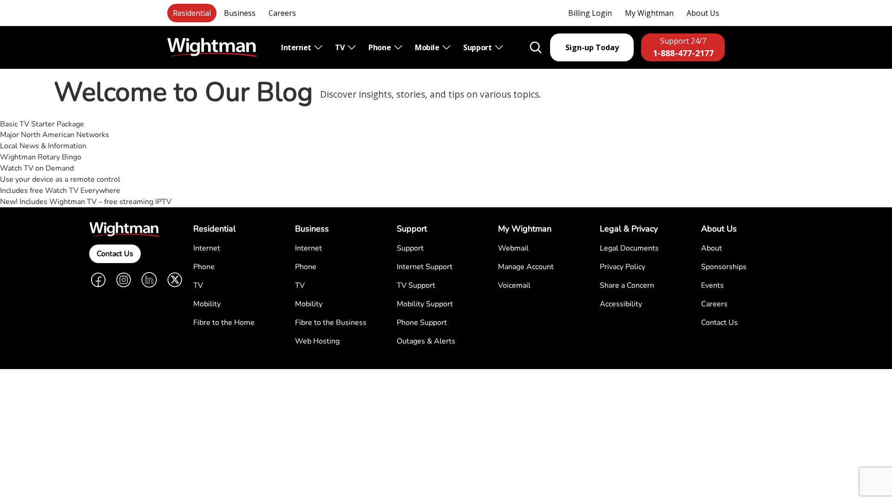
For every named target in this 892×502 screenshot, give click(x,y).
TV (340, 47)
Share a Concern (627, 285)
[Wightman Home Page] (212, 47)
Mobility (207, 304)
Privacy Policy (622, 267)
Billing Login (590, 13)
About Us (703, 13)
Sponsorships (724, 267)
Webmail (513, 248)
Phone (380, 47)
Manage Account (526, 267)
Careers (282, 13)
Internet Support (425, 267)
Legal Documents (629, 248)
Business (240, 13)
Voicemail (514, 285)
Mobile (428, 47)
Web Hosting (317, 341)
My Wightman (649, 13)
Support (478, 47)
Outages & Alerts (426, 341)
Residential (192, 13)
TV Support (416, 285)
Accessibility (621, 304)
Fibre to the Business (331, 322)
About (711, 248)
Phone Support (422, 322)
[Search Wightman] (536, 47)
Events (712, 285)
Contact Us (115, 254)
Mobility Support (425, 304)
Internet (297, 47)
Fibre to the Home (224, 322)
